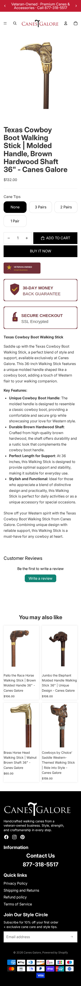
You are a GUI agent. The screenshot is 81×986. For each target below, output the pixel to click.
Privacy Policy (15, 883)
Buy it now (40, 251)
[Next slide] (76, 6)
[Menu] (5, 23)
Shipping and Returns (21, 890)
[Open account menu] (66, 23)
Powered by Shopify (55, 952)
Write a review (40, 578)
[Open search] (15, 23)
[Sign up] (71, 937)
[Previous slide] (5, 6)
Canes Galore (32, 952)
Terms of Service (18, 904)
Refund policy (15, 897)
